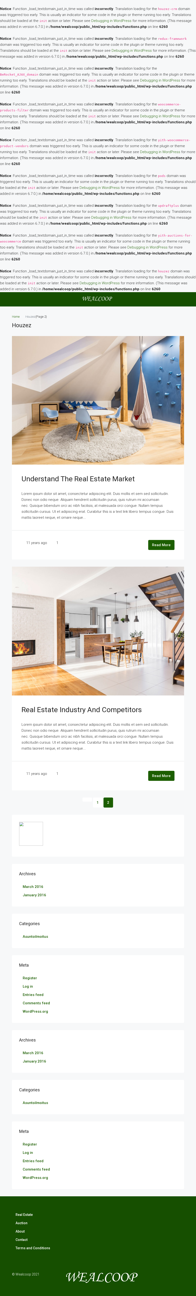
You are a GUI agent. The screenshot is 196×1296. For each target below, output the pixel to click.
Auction (21, 1223)
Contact (21, 1240)
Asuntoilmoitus (35, 936)
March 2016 (33, 887)
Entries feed (33, 995)
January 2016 (34, 895)
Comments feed (36, 1003)
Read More (161, 545)
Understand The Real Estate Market (78, 479)
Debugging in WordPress (111, 21)
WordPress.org (35, 1011)
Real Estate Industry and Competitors (82, 709)
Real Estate (24, 1215)
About (20, 1231)
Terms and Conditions (33, 1248)
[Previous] (87, 800)
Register (30, 978)
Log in (28, 986)
